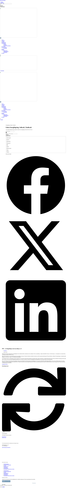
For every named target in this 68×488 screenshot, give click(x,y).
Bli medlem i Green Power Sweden (9, 475)
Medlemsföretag (6, 470)
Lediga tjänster (6, 468)
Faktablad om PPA (5, 364)
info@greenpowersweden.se (6, 447)
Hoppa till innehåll (2, 0)
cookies (3, 486)
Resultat (1, 5)
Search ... (1, 3)
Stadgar (5, 465)
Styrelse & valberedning (7, 471)
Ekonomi (5, 350)
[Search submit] (0, 4)
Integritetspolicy (6, 466)
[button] (36, 185)
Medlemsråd (5, 467)
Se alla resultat (2, 6)
